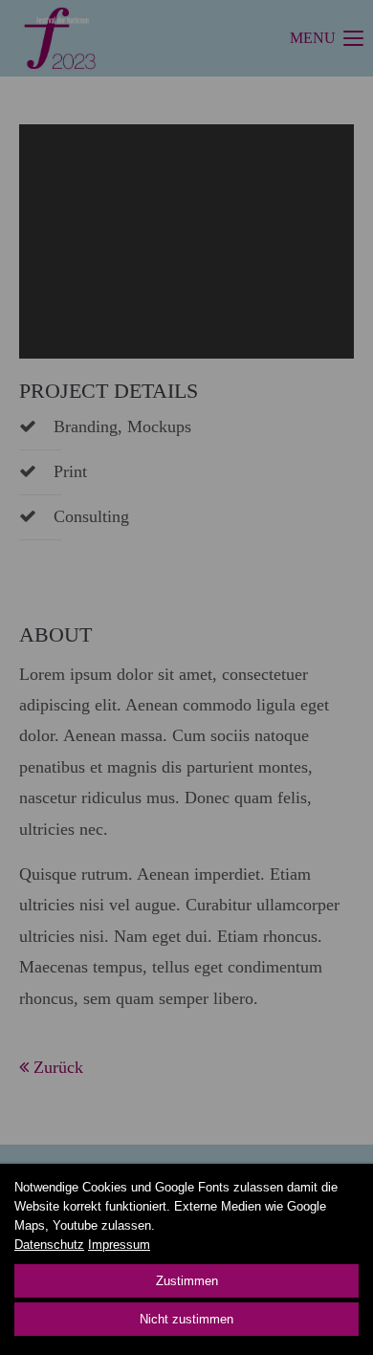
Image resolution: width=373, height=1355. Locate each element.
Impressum (119, 1244)
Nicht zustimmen (186, 1319)
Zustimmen (187, 1281)
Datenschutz (49, 1244)
